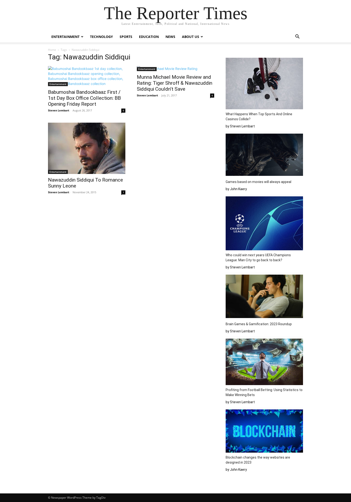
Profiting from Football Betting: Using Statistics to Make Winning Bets (264, 392)
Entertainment (65, 36)
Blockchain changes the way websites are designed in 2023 (258, 459)
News (170, 36)
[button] (297, 37)
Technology (101, 36)
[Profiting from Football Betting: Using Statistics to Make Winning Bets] (264, 363)
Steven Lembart (58, 110)
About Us (190, 36)
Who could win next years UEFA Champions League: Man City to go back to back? (258, 257)
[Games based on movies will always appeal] (264, 155)
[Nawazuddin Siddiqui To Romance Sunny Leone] (86, 148)
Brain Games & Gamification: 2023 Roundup (259, 324)
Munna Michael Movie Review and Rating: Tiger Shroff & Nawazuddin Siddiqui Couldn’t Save (174, 83)
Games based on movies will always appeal (258, 182)
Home (52, 50)
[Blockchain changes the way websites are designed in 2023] (264, 431)
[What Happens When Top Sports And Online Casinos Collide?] (264, 84)
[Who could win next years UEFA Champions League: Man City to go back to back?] (264, 224)
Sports (126, 36)
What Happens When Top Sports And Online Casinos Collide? (259, 116)
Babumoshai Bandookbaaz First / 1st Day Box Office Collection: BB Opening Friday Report (84, 98)
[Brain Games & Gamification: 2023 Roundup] (264, 297)
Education (149, 36)
